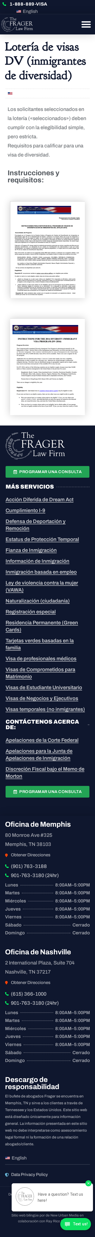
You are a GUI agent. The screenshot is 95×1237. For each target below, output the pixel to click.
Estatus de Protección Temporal (42, 539)
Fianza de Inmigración (31, 550)
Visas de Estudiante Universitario (44, 687)
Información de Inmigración (37, 561)
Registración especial (31, 611)
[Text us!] (75, 1226)
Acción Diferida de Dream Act (39, 499)
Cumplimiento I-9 (25, 510)
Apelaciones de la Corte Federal (42, 740)
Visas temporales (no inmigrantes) (45, 709)
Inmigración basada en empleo (41, 572)
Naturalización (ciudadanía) (38, 601)
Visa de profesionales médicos (41, 658)
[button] (86, 24)
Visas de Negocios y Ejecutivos (42, 698)
